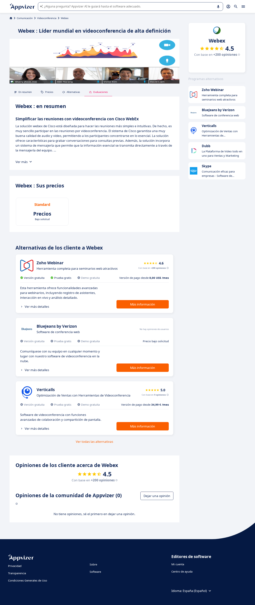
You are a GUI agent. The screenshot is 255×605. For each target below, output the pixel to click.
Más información (142, 304)
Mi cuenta (177, 564)
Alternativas (73, 92)
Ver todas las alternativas (94, 441)
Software (95, 571)
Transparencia (17, 573)
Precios (49, 92)
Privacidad (14, 566)
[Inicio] (11, 18)
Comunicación (25, 18)
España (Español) (195, 591)
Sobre (93, 564)
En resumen (25, 92)
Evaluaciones (100, 92)
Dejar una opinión (157, 496)
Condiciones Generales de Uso (27, 580)
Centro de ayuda (181, 571)
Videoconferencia (46, 18)
